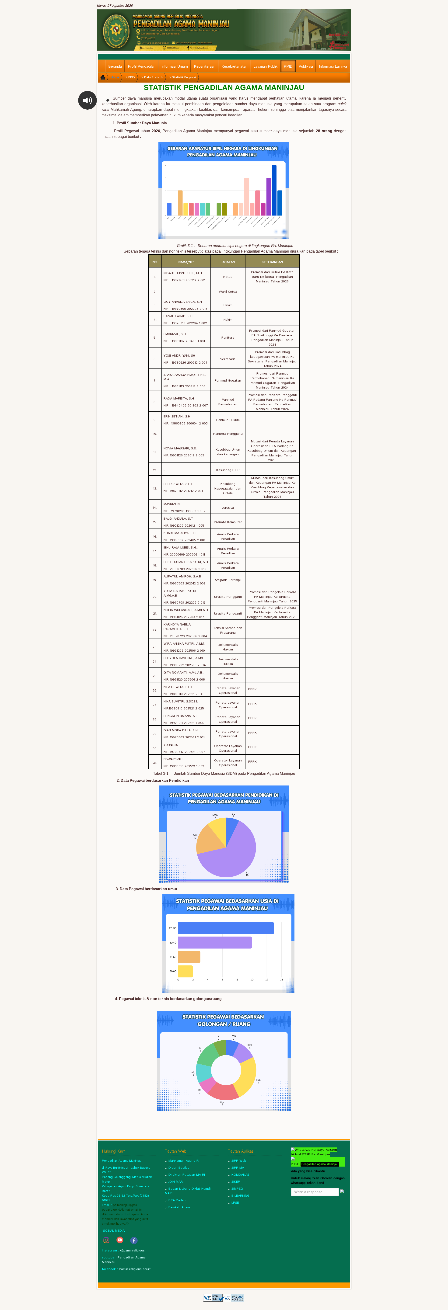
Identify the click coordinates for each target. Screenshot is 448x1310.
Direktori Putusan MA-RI (186, 1174)
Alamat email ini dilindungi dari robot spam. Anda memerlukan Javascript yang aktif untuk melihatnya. (125, 1217)
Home (115, 77)
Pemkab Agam (179, 1207)
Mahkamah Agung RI (183, 1160)
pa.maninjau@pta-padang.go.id (120, 1207)
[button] (87, 100)
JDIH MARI (175, 1181)
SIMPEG (237, 1188)
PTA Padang (177, 1200)
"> (127, 1223)
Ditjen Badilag (178, 1167)
